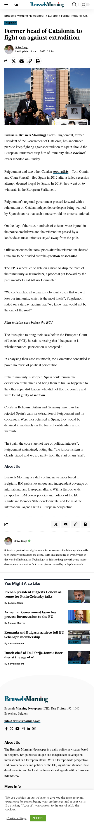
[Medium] (34, 729)
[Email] (21, 61)
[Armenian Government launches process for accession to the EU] (79, 616)
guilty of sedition (33, 394)
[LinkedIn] (28, 729)
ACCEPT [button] (37, 818)
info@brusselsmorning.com (22, 720)
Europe (53, 15)
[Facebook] (6, 729)
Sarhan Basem (16, 643)
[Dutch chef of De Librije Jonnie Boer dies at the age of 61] (79, 657)
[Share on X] (13, 61)
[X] (11, 729)
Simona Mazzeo (16, 623)
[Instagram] (23, 729)
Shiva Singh (21, 47)
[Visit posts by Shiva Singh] (9, 49)
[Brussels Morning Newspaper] (47, 4)
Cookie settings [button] (16, 818)
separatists (60, 171)
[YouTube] (17, 729)
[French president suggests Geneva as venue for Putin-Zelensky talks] (79, 596)
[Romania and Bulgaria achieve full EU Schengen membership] (79, 637)
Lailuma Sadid (15, 603)
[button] (8, 4)
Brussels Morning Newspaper (24, 15)
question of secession (62, 255)
